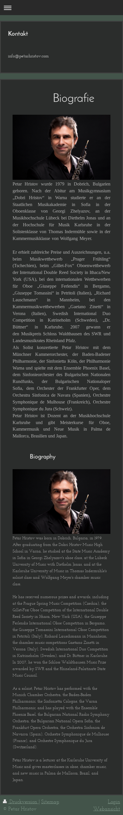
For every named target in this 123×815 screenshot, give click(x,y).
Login (114, 801)
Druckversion (23, 801)
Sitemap (50, 801)
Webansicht (106, 809)
